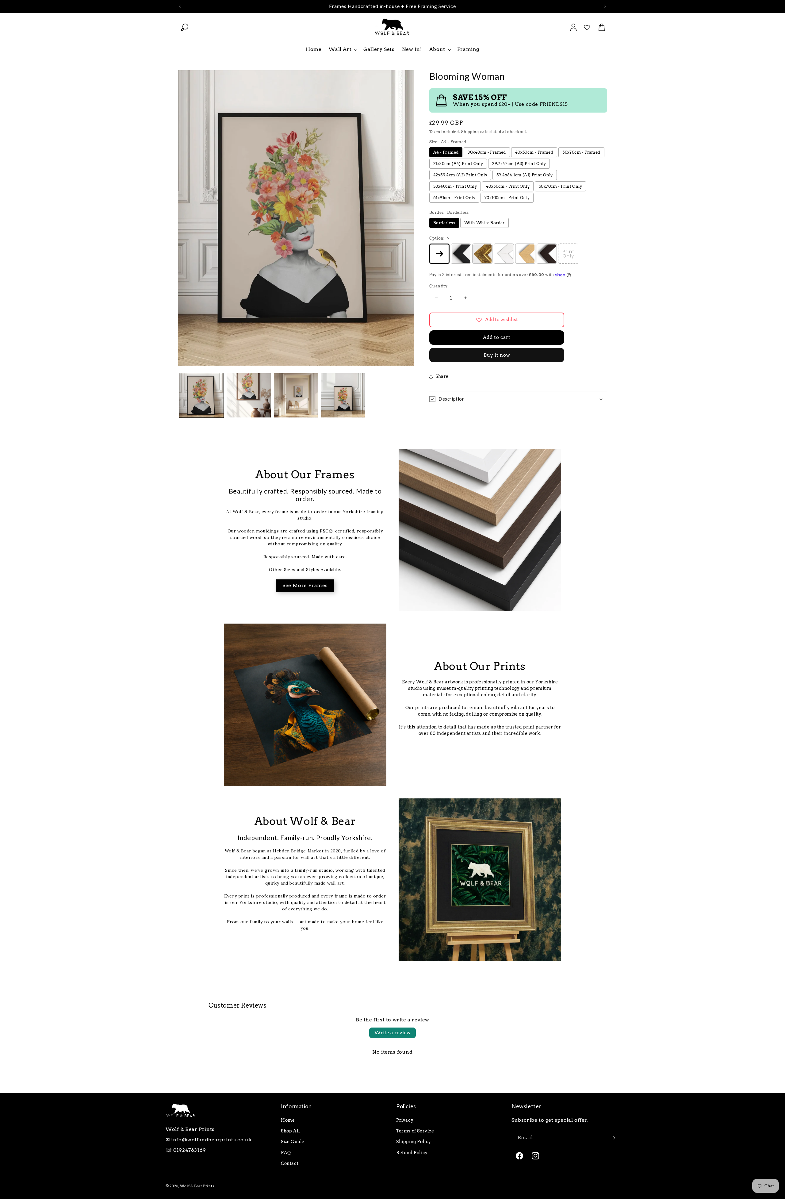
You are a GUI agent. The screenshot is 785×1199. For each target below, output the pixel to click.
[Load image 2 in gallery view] (249, 395)
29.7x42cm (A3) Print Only (519, 163)
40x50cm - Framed (534, 152)
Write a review (392, 1033)
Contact (289, 1163)
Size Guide (292, 1141)
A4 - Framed (445, 152)
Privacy (404, 1120)
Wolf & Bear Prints (197, 1186)
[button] (184, 27)
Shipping (470, 131)
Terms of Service (415, 1130)
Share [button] (442, 376)
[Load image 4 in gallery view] (343, 395)
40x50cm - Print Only (508, 186)
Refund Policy (412, 1152)
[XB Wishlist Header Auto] (587, 27)
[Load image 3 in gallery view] (296, 395)
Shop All (290, 1130)
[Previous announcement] (180, 6)
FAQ (286, 1152)
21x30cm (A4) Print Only (458, 163)
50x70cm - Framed (581, 152)
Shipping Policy (413, 1141)
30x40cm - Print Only (455, 186)
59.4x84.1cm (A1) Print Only (524, 175)
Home (288, 1120)
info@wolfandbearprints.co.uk (211, 1140)
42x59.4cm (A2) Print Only (460, 175)
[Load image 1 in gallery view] (201, 395)
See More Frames (305, 585)
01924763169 (189, 1150)
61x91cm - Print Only (454, 197)
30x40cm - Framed (487, 152)
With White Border (484, 223)
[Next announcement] (605, 6)
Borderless (444, 223)
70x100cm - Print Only (507, 197)
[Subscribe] (612, 1138)
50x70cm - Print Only (560, 186)
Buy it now (497, 355)
